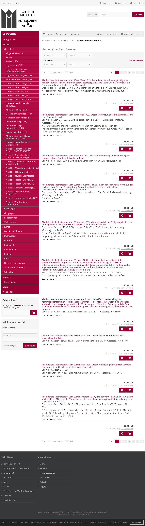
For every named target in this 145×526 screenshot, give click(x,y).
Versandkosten (127, 103)
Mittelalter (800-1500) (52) (19, 79)
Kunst (7, 226)
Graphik (7, 276)
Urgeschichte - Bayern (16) (19, 75)
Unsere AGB (9, 473)
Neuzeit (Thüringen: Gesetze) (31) (22, 198)
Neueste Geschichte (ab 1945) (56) (17, 104)
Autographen (9, 39)
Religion (8, 254)
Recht (7, 258)
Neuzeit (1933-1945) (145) (18, 99)
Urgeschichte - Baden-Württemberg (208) (16, 70)
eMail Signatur (10, 500)
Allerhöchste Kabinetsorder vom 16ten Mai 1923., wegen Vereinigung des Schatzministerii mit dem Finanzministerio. (87, 115)
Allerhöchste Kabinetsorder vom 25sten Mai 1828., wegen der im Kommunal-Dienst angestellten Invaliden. (83, 336)
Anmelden (30, 346)
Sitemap (43, 464)
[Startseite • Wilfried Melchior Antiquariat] (20, 18)
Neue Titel (8, 291)
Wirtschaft (9, 272)
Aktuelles (43, 468)
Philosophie (10, 249)
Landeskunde (10, 217)
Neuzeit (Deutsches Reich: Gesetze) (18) (18, 143)
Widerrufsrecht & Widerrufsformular (19, 491)
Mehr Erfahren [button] (122, 522)
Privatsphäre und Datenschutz (16, 468)
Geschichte (9, 49)
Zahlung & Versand (12, 464)
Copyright (44, 486)
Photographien (10, 281)
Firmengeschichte (47, 473)
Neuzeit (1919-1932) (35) (18, 95)
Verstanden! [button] (137, 522)
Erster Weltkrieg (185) (16, 121)
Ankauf (43, 482)
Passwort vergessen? (11, 345)
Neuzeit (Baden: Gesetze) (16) (20, 171)
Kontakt (49, 34)
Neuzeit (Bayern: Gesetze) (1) (20, 175)
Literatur (8, 240)
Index (6, 482)
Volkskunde (10, 222)
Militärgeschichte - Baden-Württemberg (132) (18, 137)
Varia (5, 286)
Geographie (10, 213)
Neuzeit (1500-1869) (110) (18, 83)
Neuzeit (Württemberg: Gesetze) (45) (17, 203)
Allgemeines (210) (14, 53)
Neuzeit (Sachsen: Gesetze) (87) (21, 187)
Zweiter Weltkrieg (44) (16, 132)
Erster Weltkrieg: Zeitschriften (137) (15, 126)
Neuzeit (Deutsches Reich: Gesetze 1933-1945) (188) (18, 156)
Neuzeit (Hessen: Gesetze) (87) (20, 179)
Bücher (6, 44)
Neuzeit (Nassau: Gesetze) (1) (20, 183)
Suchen (138, 14)
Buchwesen (9, 235)
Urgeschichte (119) (15, 65)
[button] (92, 14)
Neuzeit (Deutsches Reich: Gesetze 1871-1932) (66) (18, 149)
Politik (9, 57)
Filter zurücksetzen (136, 60)
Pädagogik (9, 244)
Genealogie (9, 208)
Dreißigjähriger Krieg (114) (19, 113)
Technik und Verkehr (14, 267)
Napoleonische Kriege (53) (18, 117)
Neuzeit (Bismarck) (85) (17, 91)
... (137, 72)
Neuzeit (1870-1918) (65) (18, 87)
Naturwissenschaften (14, 263)
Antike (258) (12, 61)
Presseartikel (45, 477)
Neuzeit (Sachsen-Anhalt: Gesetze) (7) (18, 192)
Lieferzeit (7, 495)
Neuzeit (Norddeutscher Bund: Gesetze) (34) (20, 162)
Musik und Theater (13, 231)
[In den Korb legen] (33, 312)
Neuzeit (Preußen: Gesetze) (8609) (22, 167)
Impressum (63, 34)
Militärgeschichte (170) (17, 109)
